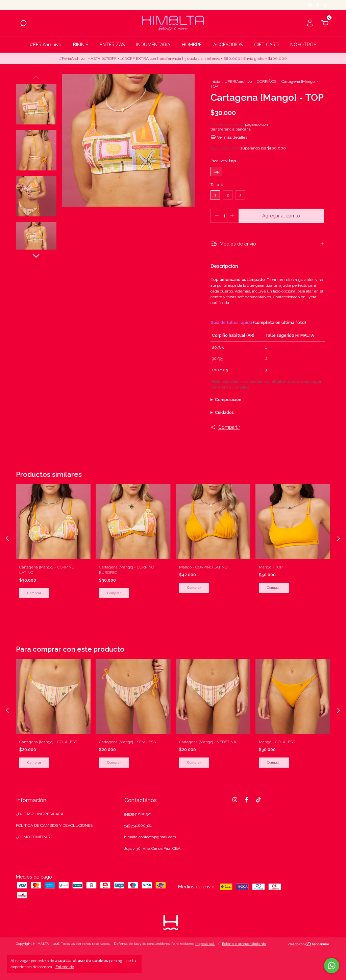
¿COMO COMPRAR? (34, 837)
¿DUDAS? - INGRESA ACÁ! (40, 814)
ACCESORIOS (228, 44)
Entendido (64, 966)
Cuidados (224, 412)
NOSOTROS (303, 44)
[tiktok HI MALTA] (325, 5)
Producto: (223, 161)
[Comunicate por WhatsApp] (331, 965)
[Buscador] (23, 24)
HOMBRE (192, 44)
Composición (228, 399)
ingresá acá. (205, 944)
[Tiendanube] (309, 945)
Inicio (215, 81)
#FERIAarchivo (45, 44)
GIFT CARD (266, 44)
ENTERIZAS (112, 44)
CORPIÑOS (266, 81)
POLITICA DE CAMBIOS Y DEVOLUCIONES (54, 825)
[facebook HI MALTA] (318, 5)
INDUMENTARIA (153, 44)
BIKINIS (80, 44)
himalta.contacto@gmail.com (150, 837)
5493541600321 (138, 814)
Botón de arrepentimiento (244, 944)
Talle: (217, 184)
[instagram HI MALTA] (310, 5)
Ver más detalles (231, 137)
